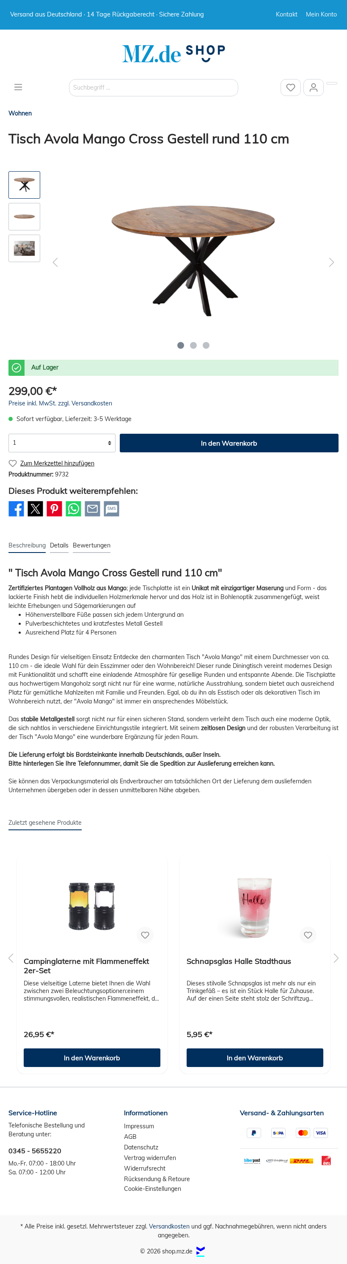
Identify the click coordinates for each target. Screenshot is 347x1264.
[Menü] (18, 87)
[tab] (27, 545)
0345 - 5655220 (34, 1150)
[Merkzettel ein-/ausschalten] (145, 935)
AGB (130, 1137)
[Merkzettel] (290, 87)
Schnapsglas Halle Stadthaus (239, 961)
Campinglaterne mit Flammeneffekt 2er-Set (86, 966)
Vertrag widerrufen (150, 1158)
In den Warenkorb (229, 443)
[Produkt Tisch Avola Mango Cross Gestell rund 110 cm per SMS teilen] (111, 516)
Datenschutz (141, 1147)
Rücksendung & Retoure (157, 1179)
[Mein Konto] (313, 87)
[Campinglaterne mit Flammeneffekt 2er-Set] (92, 908)
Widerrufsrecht (144, 1168)
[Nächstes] (331, 262)
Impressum (139, 1126)
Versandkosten (169, 1226)
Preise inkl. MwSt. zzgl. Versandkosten (60, 403)
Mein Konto (321, 14)
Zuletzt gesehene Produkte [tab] (45, 822)
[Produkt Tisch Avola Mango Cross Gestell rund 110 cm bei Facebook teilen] (16, 516)
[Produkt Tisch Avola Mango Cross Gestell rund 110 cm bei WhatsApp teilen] (73, 516)
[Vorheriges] (55, 262)
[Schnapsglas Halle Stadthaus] (255, 908)
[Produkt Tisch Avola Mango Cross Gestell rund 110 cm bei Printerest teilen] (54, 516)
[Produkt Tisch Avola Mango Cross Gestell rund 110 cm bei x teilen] (35, 516)
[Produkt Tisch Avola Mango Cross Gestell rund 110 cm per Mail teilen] (92, 516)
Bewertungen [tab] (91, 545)
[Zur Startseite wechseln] (173, 54)
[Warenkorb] (332, 83)
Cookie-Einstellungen (152, 1189)
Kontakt (286, 14)
